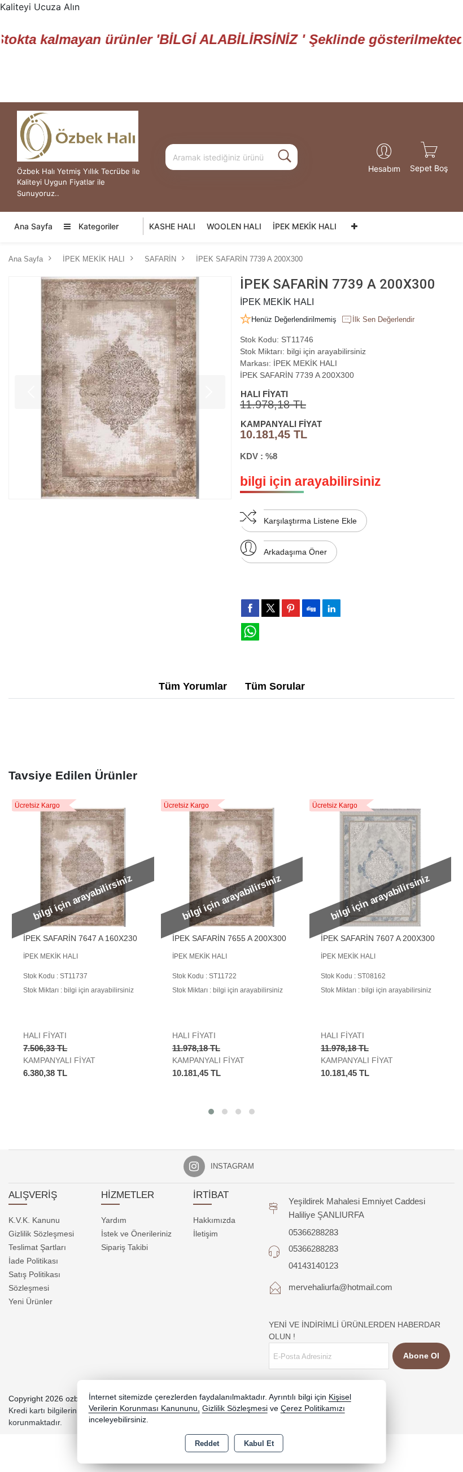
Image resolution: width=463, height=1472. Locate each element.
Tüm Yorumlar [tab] (193, 686)
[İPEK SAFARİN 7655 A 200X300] (231, 866)
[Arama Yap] (284, 157)
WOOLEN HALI (234, 226)
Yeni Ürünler (30, 1301)
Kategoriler (97, 226)
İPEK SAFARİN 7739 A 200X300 (297, 375)
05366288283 (313, 1232)
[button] (211, 1111)
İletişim (205, 1233)
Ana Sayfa (33, 226)
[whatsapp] (250, 632)
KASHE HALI (172, 226)
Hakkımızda (214, 1220)
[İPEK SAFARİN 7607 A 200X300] (380, 866)
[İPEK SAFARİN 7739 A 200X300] (120, 388)
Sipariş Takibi (124, 1247)
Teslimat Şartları (37, 1247)
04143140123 (313, 1265)
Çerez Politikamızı (313, 1408)
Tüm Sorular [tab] (275, 686)
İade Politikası (33, 1260)
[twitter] (270, 608)
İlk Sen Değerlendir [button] (383, 319)
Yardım (113, 1220)
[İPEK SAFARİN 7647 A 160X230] (82, 866)
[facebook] (250, 608)
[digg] (311, 608)
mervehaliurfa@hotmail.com (340, 1287)
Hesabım (384, 168)
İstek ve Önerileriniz (136, 1233)
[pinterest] (291, 608)
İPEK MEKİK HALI (305, 226)
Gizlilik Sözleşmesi (41, 1233)
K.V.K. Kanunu (34, 1220)
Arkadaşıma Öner (295, 551)
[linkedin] (331, 608)
